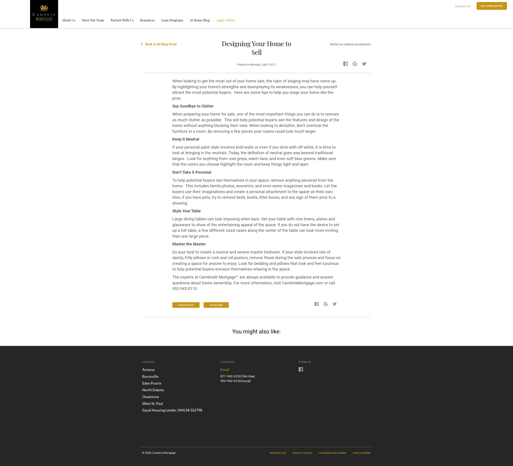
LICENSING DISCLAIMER (332, 452)
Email (224, 369)
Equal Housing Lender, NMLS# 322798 (172, 410)
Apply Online (225, 20)
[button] (492, 6)
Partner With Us (122, 20)
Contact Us (463, 6)
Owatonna (150, 396)
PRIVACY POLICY (302, 452)
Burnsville (150, 376)
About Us (68, 20)
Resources (147, 20)
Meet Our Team (93, 20)
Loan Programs (172, 20)
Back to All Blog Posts (161, 44)
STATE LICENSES (362, 452)
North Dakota (153, 390)
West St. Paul (152, 403)
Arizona (148, 369)
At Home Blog (200, 20)
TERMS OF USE (278, 452)
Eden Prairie (151, 383)
